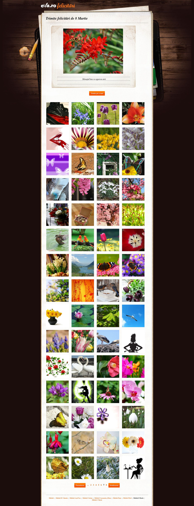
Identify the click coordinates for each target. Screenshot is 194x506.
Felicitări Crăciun (88, 498)
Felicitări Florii (127, 498)
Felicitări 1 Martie (97, 500)
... (88, 484)
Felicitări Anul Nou (75, 498)
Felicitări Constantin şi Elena (103, 498)
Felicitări (51, 498)
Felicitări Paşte (117, 498)
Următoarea (114, 485)
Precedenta (80, 485)
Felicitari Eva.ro (58, 6)
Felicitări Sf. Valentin (62, 498)
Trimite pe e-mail (97, 93)
